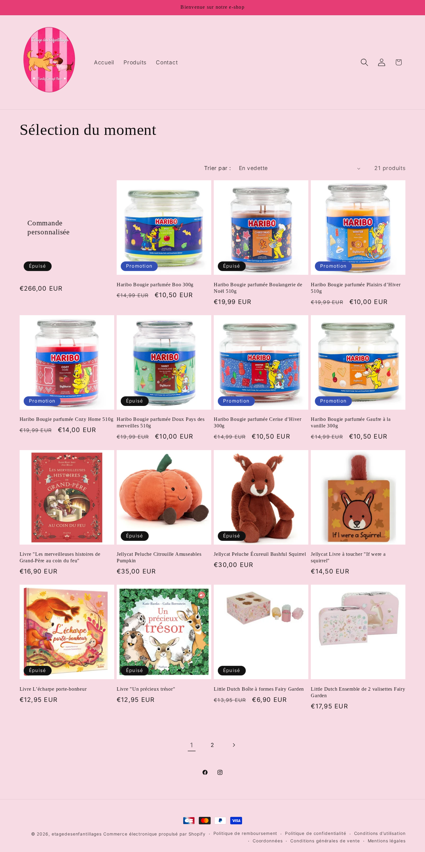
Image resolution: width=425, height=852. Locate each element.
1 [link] (191, 745)
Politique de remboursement (245, 833)
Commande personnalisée (48, 227)
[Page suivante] (233, 745)
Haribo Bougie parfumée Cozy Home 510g (67, 419)
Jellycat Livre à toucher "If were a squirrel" (348, 557)
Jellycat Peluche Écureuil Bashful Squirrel (260, 554)
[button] (364, 62)
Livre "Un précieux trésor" (146, 689)
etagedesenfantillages (77, 833)
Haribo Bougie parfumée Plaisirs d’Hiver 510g (355, 288)
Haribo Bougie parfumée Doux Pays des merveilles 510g (161, 423)
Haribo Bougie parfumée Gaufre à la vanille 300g (351, 423)
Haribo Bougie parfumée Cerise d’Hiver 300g (257, 423)
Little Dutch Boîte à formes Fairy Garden (259, 689)
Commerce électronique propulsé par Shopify (154, 833)
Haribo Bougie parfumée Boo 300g (155, 285)
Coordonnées (268, 840)
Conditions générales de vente (325, 840)
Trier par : (217, 168)
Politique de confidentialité (315, 833)
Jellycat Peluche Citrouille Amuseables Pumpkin (159, 557)
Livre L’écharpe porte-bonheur (53, 689)
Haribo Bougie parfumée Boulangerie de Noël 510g (258, 288)
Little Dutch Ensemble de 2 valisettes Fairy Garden (358, 692)
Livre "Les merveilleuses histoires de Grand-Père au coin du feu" (60, 557)
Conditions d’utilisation (380, 833)
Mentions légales (387, 840)
